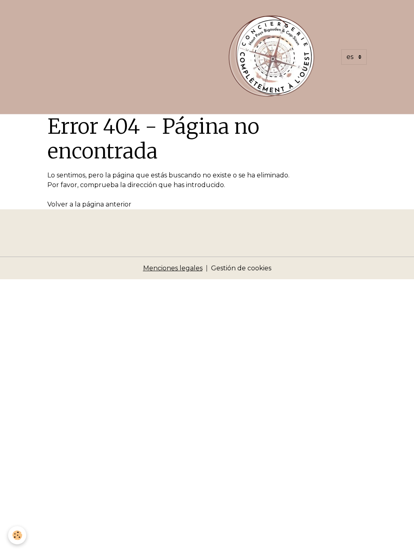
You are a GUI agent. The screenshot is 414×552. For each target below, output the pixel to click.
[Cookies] (17, 535)
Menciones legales (173, 268)
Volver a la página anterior (89, 204)
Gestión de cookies (241, 268)
